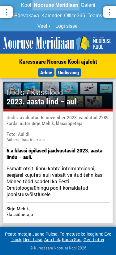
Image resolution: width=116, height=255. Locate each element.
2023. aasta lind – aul (41, 101)
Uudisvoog (68, 72)
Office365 (74, 15)
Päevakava (26, 15)
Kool (26, 5)
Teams (95, 15)
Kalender (51, 15)
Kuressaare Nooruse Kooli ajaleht (58, 61)
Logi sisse (66, 26)
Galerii (88, 5)
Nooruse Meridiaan (56, 5)
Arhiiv (46, 72)
